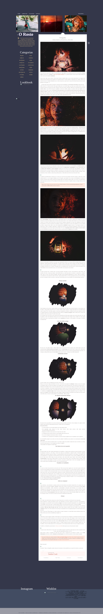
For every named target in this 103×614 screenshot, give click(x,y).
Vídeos (21, 77)
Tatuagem (31, 13)
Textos (30, 72)
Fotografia (30, 62)
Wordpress (45, 612)
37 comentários (80, 553)
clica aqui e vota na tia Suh (62, 539)
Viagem (30, 74)
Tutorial (22, 74)
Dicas (31, 60)
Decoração (21, 60)
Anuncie (38, 13)
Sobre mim (24, 13)
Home (19, 13)
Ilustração (22, 65)
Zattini (75, 537)
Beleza (21, 55)
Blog (31, 55)
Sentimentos (22, 72)
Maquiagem (21, 67)
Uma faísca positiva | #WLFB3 (62, 40)
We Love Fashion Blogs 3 (59, 74)
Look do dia (31, 65)
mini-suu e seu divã (58, 525)
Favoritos (21, 62)
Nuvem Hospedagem (53, 612)
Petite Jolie (71, 537)
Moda (31, 67)
